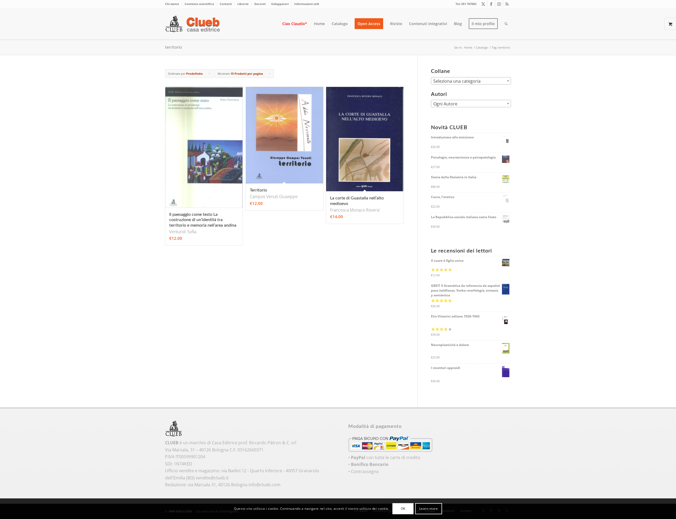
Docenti (260, 4)
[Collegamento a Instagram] (499, 4)
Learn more (428, 508)
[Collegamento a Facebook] (491, 4)
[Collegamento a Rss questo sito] (507, 4)
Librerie (243, 4)
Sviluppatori (280, 4)
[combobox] (471, 81)
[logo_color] (194, 24)
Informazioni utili (306, 4)
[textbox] (471, 81)
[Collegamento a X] (483, 4)
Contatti (226, 4)
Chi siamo (172, 4)
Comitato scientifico (199, 4)
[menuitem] (173, 4)
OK (403, 508)
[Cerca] (506, 24)
